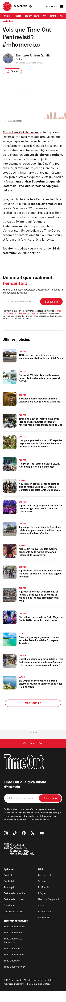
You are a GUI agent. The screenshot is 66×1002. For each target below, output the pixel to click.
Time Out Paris (12, 961)
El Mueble (43, 887)
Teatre (53, 16)
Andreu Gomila (40, 56)
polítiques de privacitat (27, 314)
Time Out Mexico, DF (15, 967)
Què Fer (17, 16)
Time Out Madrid (13, 933)
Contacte (8, 875)
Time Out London (13, 949)
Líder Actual (44, 912)
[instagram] (6, 833)
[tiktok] (15, 833)
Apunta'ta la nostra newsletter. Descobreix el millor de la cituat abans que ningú (33, 291)
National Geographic (49, 899)
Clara (41, 906)
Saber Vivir (44, 918)
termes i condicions (13, 813)
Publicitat (9, 881)
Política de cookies (14, 899)
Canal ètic (9, 906)
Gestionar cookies (13, 912)
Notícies (7, 16)
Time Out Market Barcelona (13, 941)
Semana (42, 881)
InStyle (41, 893)
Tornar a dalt (36, 743)
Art (44, 16)
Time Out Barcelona (14, 927)
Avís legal (9, 887)
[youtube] (42, 833)
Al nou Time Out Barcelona (21, 132)
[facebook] (24, 833)
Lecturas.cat (44, 875)
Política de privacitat (15, 893)
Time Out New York (14, 955)
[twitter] (33, 833)
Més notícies (33, 703)
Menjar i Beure (32, 16)
